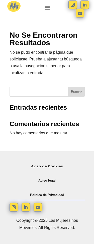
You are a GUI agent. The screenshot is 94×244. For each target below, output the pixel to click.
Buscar (76, 92)
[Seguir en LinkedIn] (84, 4)
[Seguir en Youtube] (80, 13)
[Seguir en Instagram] (72, 4)
